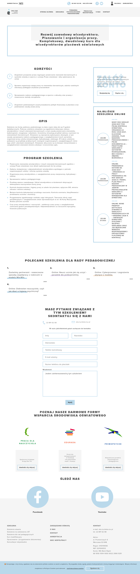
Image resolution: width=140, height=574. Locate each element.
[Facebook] (97, 3)
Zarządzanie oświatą (60, 526)
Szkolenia (60, 12)
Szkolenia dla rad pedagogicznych (20, 534)
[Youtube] (101, 3)
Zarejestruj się (105, 93)
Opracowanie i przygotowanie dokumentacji (24, 539)
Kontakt (106, 12)
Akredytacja (56, 537)
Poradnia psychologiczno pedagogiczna (73, 11)
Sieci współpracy (58, 540)
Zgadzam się (94, 568)
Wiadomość (47, 370)
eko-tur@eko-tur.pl (83, 322)
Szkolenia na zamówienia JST (18, 532)
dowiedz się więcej (27, 467)
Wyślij (70, 402)
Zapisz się (119, 93)
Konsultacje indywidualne (17, 542)
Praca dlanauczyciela (88, 12)
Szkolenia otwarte (14, 529)
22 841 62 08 (51, 323)
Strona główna (46, 12)
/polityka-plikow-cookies (75, 568)
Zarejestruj (128, 3)
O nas (98, 12)
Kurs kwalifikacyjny (14, 537)
